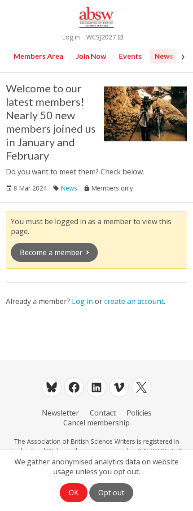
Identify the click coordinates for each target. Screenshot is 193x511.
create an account (134, 301)
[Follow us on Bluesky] (51, 387)
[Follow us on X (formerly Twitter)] (141, 387)
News (163, 56)
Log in (71, 37)
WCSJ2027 (101, 37)
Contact (103, 413)
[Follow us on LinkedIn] (96, 387)
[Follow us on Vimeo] (119, 387)
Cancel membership (96, 423)
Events (130, 56)
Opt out (111, 493)
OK (74, 493)
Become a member (51, 252)
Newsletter (60, 413)
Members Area (38, 56)
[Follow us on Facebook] (74, 387)
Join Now (91, 56)
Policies (139, 413)
